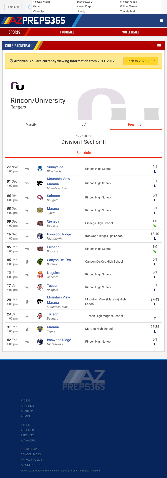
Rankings (28, 405)
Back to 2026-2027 (140, 61)
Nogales (53, 275)
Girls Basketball (18, 45)
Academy (27, 411)
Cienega (53, 223)
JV (84, 124)
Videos (26, 400)
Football (67, 32)
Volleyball (130, 32)
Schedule (84, 153)
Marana (53, 211)
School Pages (31, 454)
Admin (25, 416)
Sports (14, 32)
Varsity (31, 124)
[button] (164, 7)
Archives (27, 430)
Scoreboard (30, 449)
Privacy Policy (31, 459)
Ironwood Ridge (59, 236)
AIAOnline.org (31, 464)
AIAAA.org (28, 440)
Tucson (52, 287)
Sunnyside (55, 169)
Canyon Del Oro (59, 262)
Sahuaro (53, 198)
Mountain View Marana (58, 183)
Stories (26, 424)
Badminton (13, 6)
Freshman (136, 124)
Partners (28, 435)
